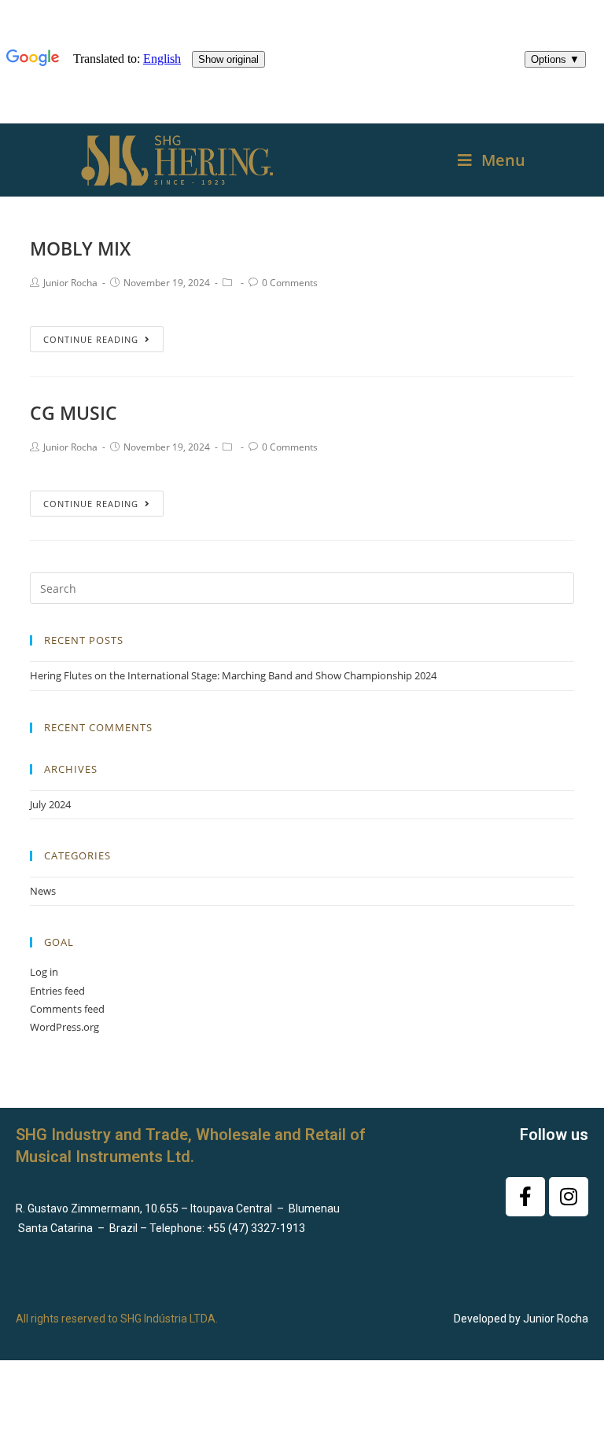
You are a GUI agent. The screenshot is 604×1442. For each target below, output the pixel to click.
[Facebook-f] (525, 1196)
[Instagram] (568, 1196)
